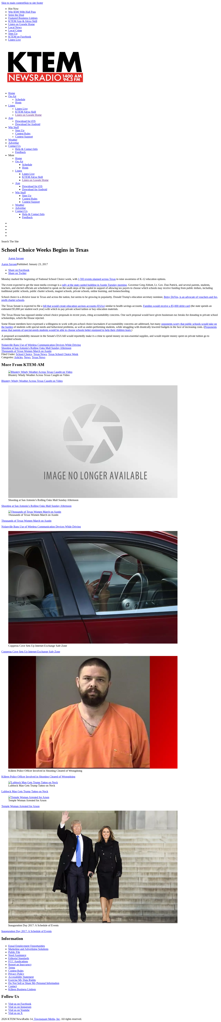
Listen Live (14, 39)
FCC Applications (18, 961)
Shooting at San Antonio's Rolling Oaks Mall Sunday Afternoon (36, 348)
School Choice (24, 354)
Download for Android (27, 124)
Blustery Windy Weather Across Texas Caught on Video (32, 380)
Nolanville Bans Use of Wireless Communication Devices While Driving (41, 344)
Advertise (13, 142)
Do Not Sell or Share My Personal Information (33, 983)
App (10, 118)
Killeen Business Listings (22, 989)
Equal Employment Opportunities (26, 945)
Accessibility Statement (21, 976)
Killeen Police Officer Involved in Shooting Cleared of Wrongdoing (38, 776)
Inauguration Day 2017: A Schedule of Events (26, 931)
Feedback (20, 152)
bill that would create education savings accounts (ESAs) (74, 305)
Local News (15, 27)
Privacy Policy (16, 973)
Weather (12, 139)
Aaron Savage (9, 264)
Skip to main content (12, 2)
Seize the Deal (16, 14)
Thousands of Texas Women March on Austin (26, 351)
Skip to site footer (33, 2)
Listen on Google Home (21, 24)
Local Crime (15, 30)
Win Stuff (13, 127)
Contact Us (14, 145)
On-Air (12, 96)
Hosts (18, 102)
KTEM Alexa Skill (25, 111)
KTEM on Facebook (19, 36)
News (27, 357)
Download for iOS (25, 121)
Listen (11, 105)
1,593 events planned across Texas (97, 279)
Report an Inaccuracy (20, 964)
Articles (18, 357)
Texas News (40, 354)
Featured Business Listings (22, 18)
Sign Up (12, 33)
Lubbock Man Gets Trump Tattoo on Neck (24, 791)
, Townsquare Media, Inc (46, 1019)
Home (11, 93)
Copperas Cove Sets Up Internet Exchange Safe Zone (30, 651)
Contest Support (24, 136)
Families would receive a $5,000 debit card (166, 305)
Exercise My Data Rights (22, 980)
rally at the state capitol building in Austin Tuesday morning (94, 284)
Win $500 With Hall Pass (22, 11)
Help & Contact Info (26, 149)
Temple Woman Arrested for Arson (20, 806)
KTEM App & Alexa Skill (22, 21)
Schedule (20, 99)
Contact (12, 986)
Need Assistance (17, 955)
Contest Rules (22, 133)
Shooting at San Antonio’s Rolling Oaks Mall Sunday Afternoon (36, 505)
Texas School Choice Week (63, 354)
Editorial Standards (18, 958)
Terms (11, 967)
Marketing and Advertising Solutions (28, 949)
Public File (14, 952)
